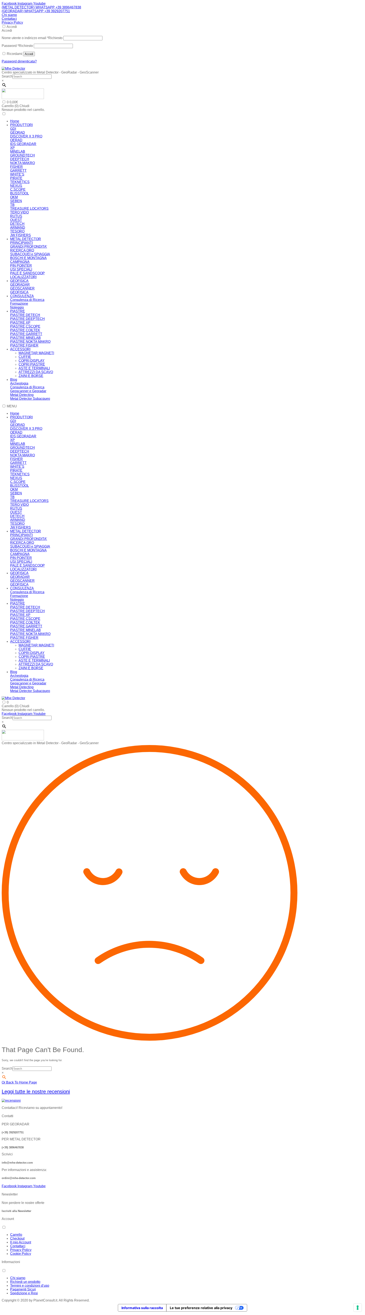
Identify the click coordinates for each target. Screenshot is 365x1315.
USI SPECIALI (21, 269)
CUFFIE (25, 357)
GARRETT (18, 170)
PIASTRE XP (20, 322)
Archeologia (19, 383)
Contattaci (9, 18)
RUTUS (16, 216)
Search (7, 76)
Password (17, 46)
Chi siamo (9, 15)
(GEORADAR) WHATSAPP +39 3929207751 (36, 11)
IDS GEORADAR (23, 144)
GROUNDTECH (22, 155)
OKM (14, 197)
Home (14, 121)
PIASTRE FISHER (24, 345)
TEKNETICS (20, 182)
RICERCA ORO (22, 250)
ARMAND (17, 227)
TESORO (17, 231)
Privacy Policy (12, 22)
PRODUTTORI (21, 125)
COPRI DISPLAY (32, 360)
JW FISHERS (20, 235)
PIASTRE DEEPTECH (27, 319)
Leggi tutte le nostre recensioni (36, 1091)
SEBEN (16, 201)
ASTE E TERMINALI (34, 368)
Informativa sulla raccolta (142, 1308)
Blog (13, 379)
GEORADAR (20, 284)
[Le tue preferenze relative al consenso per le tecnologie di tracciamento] (358, 1308)
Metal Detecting (22, 395)
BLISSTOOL (19, 193)
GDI (13, 129)
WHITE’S (17, 174)
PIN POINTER (21, 265)
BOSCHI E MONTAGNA (28, 258)
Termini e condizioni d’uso (29, 1285)
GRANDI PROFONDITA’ (28, 246)
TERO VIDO (19, 212)
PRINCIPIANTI (21, 243)
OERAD (16, 140)
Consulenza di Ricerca (27, 300)
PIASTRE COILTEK (25, 330)
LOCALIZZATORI (23, 277)
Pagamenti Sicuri (23, 1289)
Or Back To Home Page (19, 1082)
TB (12, 205)
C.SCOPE (18, 189)
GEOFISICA (19, 281)
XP (12, 148)
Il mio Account (20, 1242)
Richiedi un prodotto (25, 1282)
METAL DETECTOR (25, 239)
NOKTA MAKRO (22, 163)
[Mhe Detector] (13, 68)
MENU (12, 406)
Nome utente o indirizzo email (32, 38)
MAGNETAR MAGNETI (36, 353)
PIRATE (16, 178)
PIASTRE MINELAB (25, 338)
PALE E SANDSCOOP (27, 273)
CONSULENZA (22, 296)
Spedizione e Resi (24, 1293)
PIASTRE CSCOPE (25, 326)
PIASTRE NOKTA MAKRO (30, 341)
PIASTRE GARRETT (26, 334)
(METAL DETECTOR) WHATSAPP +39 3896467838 (41, 7)
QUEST (16, 220)
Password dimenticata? (19, 61)
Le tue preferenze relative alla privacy (201, 1308)
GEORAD (17, 132)
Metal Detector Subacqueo (30, 398)
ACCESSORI (20, 349)
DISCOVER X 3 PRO (26, 136)
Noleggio (17, 307)
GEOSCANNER (22, 288)
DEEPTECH (19, 159)
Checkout (17, 1238)
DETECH (17, 224)
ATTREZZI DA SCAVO (36, 372)
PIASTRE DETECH (25, 315)
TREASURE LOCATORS (29, 208)
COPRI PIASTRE (32, 364)
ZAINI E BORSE (31, 376)
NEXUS (16, 186)
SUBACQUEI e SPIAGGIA (30, 254)
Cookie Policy (20, 1253)
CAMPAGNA (20, 262)
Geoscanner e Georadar (28, 391)
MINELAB (17, 151)
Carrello (16, 1234)
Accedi (12, 27)
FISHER (16, 167)
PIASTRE (17, 311)
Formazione (19, 303)
